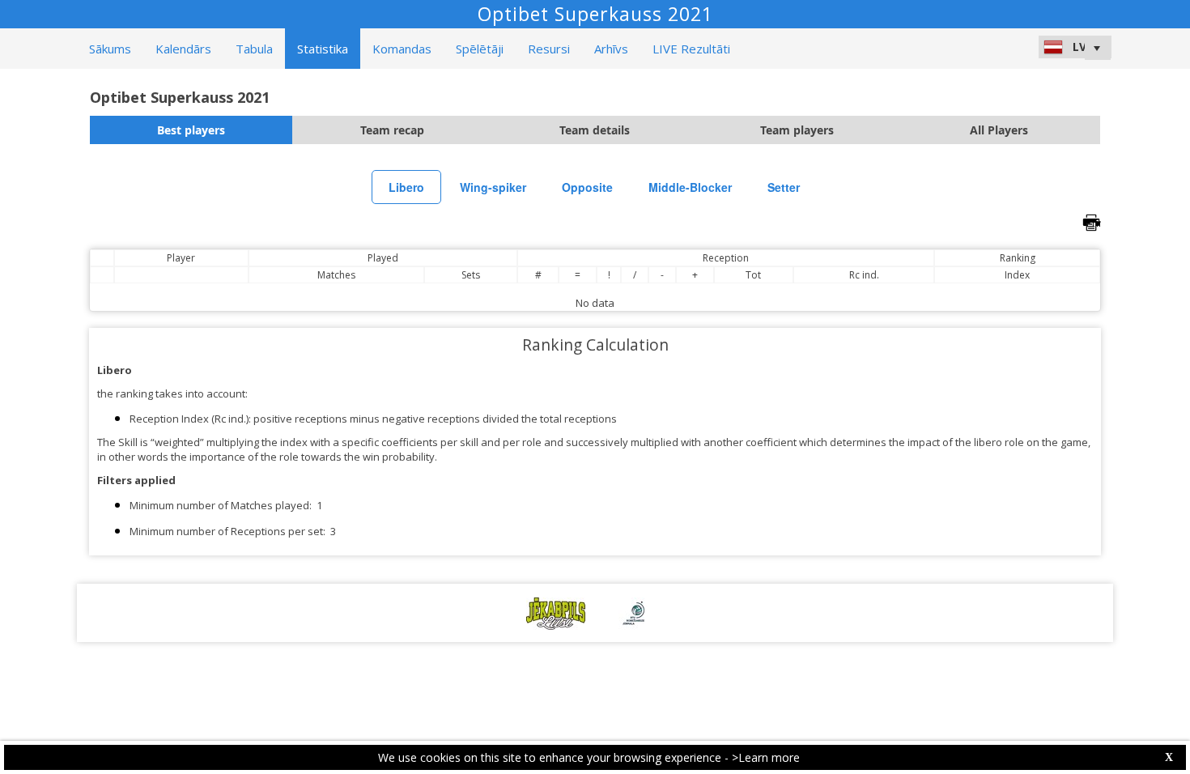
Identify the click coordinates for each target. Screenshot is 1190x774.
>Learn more (766, 757)
